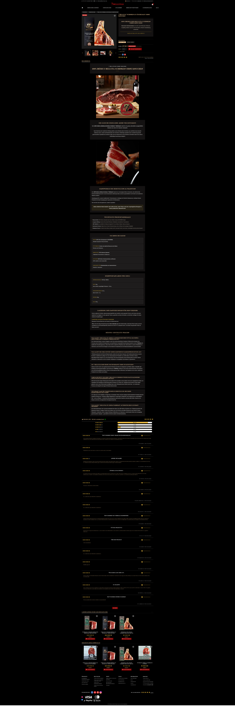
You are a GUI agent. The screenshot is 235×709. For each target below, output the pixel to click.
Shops (132, 683)
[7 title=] (109, 635)
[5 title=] (152, 419)
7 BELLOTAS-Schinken (98, 678)
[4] (124, 57)
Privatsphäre (121, 680)
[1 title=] (145, 419)
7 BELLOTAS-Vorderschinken (98, 683)
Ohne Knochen (107, 7)
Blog (157, 7)
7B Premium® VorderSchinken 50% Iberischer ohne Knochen (90, 633)
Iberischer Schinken (93, 7)
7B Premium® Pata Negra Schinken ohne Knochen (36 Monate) (126, 633)
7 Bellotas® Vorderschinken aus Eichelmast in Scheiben (90, 663)
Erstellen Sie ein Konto (148, 1)
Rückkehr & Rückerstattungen (110, 683)
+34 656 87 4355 (90, 1)
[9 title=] (110, 635)
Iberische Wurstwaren (132, 7)
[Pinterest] (125, 54)
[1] (119, 57)
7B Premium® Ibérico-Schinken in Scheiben (144, 663)
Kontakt (145, 676)
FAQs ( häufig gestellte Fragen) (111, 679)
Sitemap (107, 685)
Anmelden (139, 1)
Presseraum (133, 681)
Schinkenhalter (147, 7)
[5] (126, 57)
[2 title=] (147, 419)
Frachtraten (109, 681)
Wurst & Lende (85, 684)
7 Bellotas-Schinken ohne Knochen (98, 680)
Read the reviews (149, 58)
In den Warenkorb (135, 49)
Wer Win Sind (134, 678)
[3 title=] (149, 419)
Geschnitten (84, 682)
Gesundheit (133, 684)
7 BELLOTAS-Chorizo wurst (98, 686)
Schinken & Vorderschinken (85, 679)
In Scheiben (119, 7)
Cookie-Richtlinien (122, 678)
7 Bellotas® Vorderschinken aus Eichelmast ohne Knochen (108, 633)
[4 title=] (150, 419)
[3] (123, 57)
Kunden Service (121, 683)
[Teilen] (123, 54)
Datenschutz (121, 681)
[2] (121, 57)
